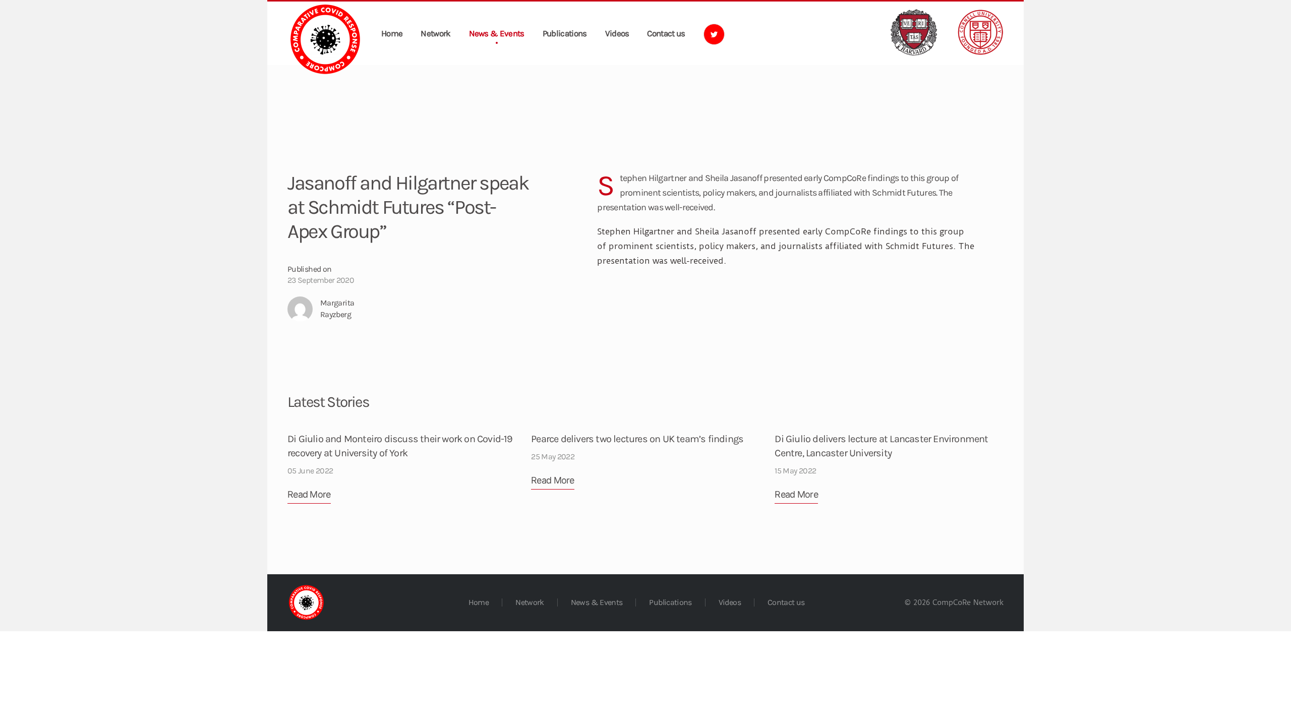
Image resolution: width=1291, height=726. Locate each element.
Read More (309, 494)
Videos (617, 33)
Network (435, 33)
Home (391, 33)
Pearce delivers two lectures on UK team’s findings (637, 439)
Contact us (666, 33)
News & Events (496, 33)
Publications (565, 33)
